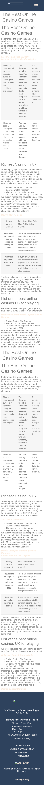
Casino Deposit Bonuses (13, 689)
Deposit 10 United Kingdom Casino (18, 59)
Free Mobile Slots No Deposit (15, 555)
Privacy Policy (22, 780)
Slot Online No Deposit (12, 519)
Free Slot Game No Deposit (14, 57)
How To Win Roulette (11, 215)
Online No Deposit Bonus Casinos (18, 655)
